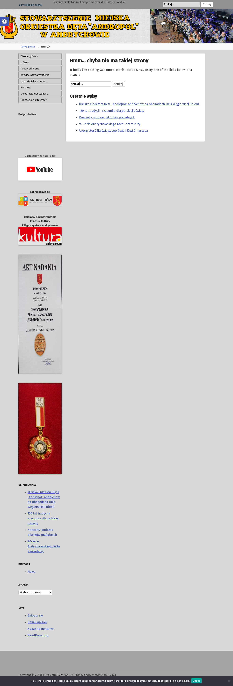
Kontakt (25, 87)
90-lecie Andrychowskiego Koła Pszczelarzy (44, 546)
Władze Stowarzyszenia (35, 74)
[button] (4, 21)
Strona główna (28, 46)
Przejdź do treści (31, 4)
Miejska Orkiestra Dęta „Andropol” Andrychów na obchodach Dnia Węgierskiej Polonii (139, 104)
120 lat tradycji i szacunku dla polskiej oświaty (43, 518)
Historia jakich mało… (34, 81)
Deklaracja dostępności (35, 93)
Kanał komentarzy (41, 629)
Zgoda (196, 680)
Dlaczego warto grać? (34, 100)
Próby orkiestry (30, 68)
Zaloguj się (35, 615)
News (31, 572)
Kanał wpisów (37, 622)
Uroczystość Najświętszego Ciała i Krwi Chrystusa (113, 130)
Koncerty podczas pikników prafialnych (107, 117)
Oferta (25, 62)
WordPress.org (38, 635)
